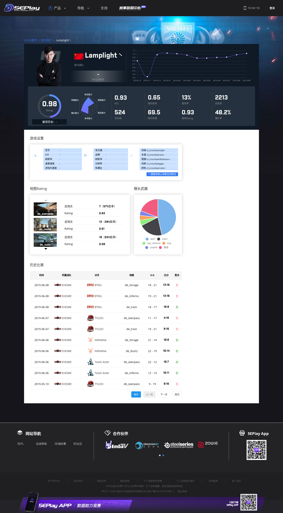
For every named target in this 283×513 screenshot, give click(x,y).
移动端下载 (254, 8)
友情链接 (213, 481)
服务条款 (125, 481)
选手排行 (46, 40)
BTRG (98, 285)
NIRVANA (100, 340)
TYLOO (99, 318)
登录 (272, 8)
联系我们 (78, 481)
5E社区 (77, 444)
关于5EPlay (54, 481)
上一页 (149, 394)
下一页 (163, 394)
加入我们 (236, 481)
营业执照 (182, 491)
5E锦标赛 (60, 444)
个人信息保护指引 (185, 481)
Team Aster (102, 362)
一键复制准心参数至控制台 (162, 174)
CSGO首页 (30, 40)
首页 (136, 394)
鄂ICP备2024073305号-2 (160, 491)
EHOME (67, 285)
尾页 (177, 394)
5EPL (20, 444)
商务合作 (101, 481)
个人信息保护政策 (153, 481)
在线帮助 (41, 444)
